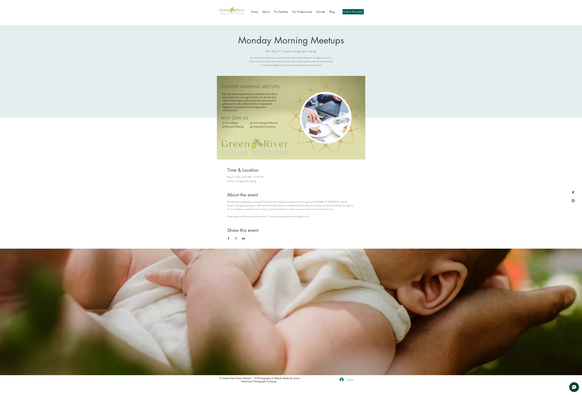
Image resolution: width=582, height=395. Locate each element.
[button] (281, 12)
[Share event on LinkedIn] (243, 238)
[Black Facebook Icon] (573, 192)
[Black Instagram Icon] (573, 201)
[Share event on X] (236, 238)
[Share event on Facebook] (228, 238)
